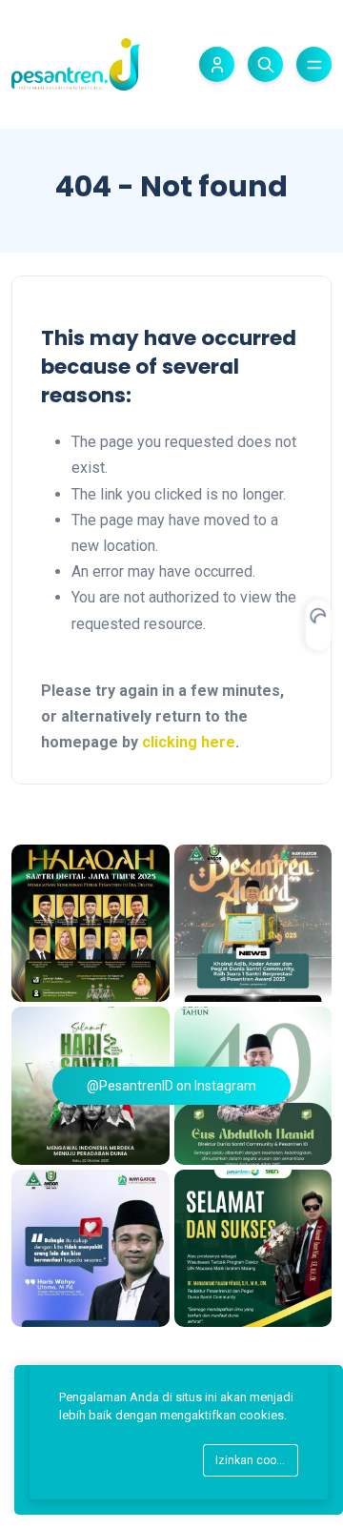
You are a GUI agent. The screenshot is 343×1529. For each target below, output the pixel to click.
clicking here (188, 742)
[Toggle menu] (314, 64)
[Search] (265, 64)
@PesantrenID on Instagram (171, 1085)
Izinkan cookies (256, 1460)
